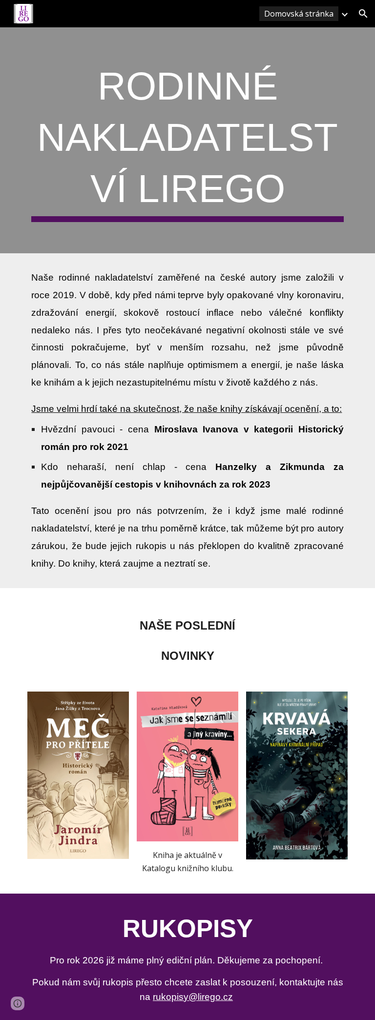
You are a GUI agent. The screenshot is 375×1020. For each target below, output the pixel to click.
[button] (363, 13)
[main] (187, 140)
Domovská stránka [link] (298, 13)
